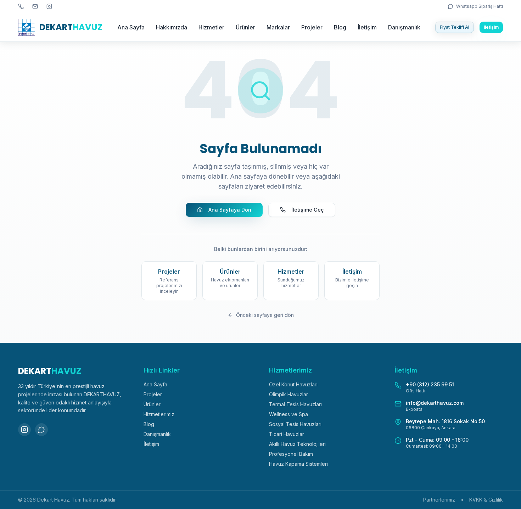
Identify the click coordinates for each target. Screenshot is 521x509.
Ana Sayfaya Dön (229, 210)
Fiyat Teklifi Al (454, 27)
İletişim (367, 27)
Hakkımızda (171, 27)
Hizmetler (211, 27)
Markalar (278, 27)
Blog (340, 27)
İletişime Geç (307, 210)
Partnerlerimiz (439, 500)
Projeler (312, 27)
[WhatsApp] (41, 429)
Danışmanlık (404, 27)
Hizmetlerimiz (159, 414)
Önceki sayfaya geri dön (265, 315)
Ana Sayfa (131, 27)
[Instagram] (24, 429)
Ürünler (245, 27)
